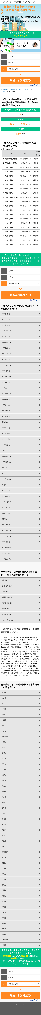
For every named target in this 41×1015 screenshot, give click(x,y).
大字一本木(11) (7, 331)
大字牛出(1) (6, 348)
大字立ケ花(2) (6, 439)
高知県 (4, 901)
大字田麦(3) (6, 445)
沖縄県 (4, 945)
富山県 (4, 786)
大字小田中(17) (7, 393)
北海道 (4, 693)
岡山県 (4, 868)
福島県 (4, 725)
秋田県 (4, 715)
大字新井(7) (6, 319)
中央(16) (4, 450)
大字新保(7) (6, 416)
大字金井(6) (6, 371)
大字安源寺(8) (6, 325)
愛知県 (4, 802)
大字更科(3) (6, 399)
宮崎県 (4, 934)
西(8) (3, 473)
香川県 (4, 890)
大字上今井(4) (6, 547)
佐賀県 (4, 912)
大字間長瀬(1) (6, 502)
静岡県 (4, 819)
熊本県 (4, 923)
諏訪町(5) (5, 422)
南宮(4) (4, 468)
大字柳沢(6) (6, 525)
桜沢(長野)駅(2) (7, 586)
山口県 (4, 879)
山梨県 (4, 769)
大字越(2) (5, 388)
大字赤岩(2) (6, 314)
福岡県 (4, 907)
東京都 (4, 731)
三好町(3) (5, 519)
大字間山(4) (6, 508)
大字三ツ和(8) (6, 513)
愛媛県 (4, 896)
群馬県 (4, 764)
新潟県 (4, 780)
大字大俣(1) (6, 359)
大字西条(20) (6, 479)
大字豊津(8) (6, 553)
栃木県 (4, 758)
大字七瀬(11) (6, 462)
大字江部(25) (6, 354)
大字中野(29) (6, 456)
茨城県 (4, 753)
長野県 (4, 775)
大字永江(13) (6, 559)
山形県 (4, 720)
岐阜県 (4, 808)
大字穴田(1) (6, 542)
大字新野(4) (6, 411)
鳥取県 (4, 857)
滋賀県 (4, 846)
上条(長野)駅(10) (7, 620)
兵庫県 (4, 835)
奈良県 (4, 841)
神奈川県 (5, 736)
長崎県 (4, 918)
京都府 (4, 830)
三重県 (4, 813)
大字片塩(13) (6, 365)
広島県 (4, 874)
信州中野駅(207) (7, 597)
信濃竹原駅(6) (6, 609)
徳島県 (4, 885)
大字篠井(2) (6, 405)
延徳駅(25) (5, 591)
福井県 (4, 797)
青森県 (4, 698)
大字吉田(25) (6, 530)
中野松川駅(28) (7, 603)
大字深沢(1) (6, 490)
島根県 (4, 863)
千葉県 (4, 742)
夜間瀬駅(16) (6, 614)
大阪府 (4, 824)
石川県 (4, 791)
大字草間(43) (6, 376)
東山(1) (4, 485)
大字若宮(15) (6, 536)
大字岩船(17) (6, 342)
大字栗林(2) (6, 382)
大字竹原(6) (6, 433)
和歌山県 (5, 852)
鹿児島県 (5, 940)
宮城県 (4, 709)
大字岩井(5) (6, 336)
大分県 (4, 929)
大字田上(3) (6, 428)
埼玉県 (4, 747)
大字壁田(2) (6, 496)
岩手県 (4, 704)
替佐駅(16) (5, 580)
